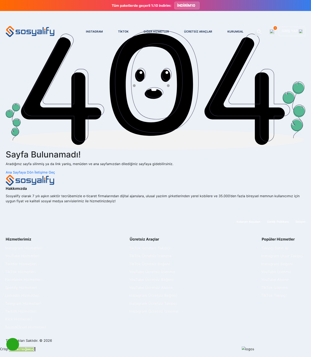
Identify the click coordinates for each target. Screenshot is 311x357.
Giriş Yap (290, 31)
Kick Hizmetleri (18, 319)
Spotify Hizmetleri (21, 287)
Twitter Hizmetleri (21, 264)
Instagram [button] (94, 31)
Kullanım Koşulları (248, 221)
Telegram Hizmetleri (23, 303)
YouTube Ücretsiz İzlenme (152, 271)
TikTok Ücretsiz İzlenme (150, 256)
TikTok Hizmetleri (20, 271)
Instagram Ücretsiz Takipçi (153, 303)
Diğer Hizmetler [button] (156, 31)
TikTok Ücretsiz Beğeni (149, 264)
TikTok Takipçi (273, 295)
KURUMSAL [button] (235, 31)
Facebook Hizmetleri (23, 279)
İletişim (300, 221)
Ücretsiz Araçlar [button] (198, 31)
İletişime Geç (44, 172)
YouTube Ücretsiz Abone (151, 287)
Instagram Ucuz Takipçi (282, 256)
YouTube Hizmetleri (22, 256)
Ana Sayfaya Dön (20, 172)
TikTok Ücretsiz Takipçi (149, 248)
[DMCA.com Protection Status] (22, 349)
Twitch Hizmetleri (20, 311)
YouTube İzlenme (276, 271)
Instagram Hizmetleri (23, 248)
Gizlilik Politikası (278, 221)
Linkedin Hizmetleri (22, 295)
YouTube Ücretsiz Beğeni (151, 279)
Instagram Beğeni (277, 264)
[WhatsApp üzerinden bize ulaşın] (12, 344)
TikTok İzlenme (274, 287)
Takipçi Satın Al (274, 248)
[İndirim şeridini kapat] (304, 5)
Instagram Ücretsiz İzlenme (153, 311)
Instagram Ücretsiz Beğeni (152, 295)
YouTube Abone (275, 279)
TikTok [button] (123, 31)
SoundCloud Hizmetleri (25, 327)
